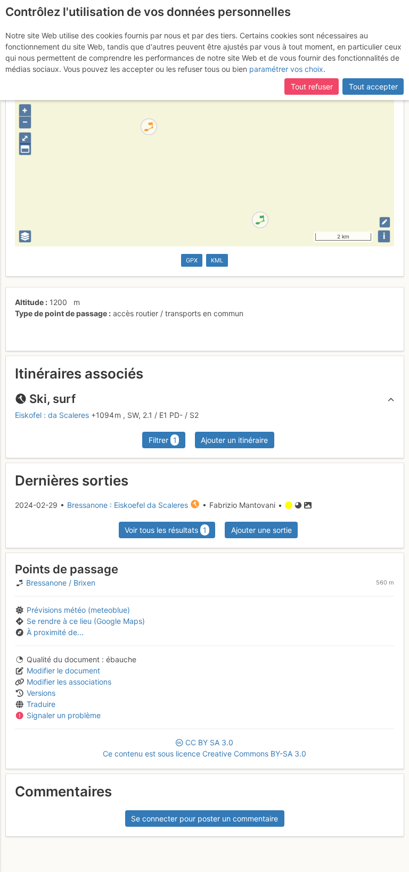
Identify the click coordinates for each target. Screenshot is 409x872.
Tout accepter (373, 86)
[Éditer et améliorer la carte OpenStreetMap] (385, 222)
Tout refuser (312, 86)
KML (217, 260)
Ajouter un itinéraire (234, 440)
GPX (192, 260)
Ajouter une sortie (261, 529)
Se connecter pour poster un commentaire (204, 818)
